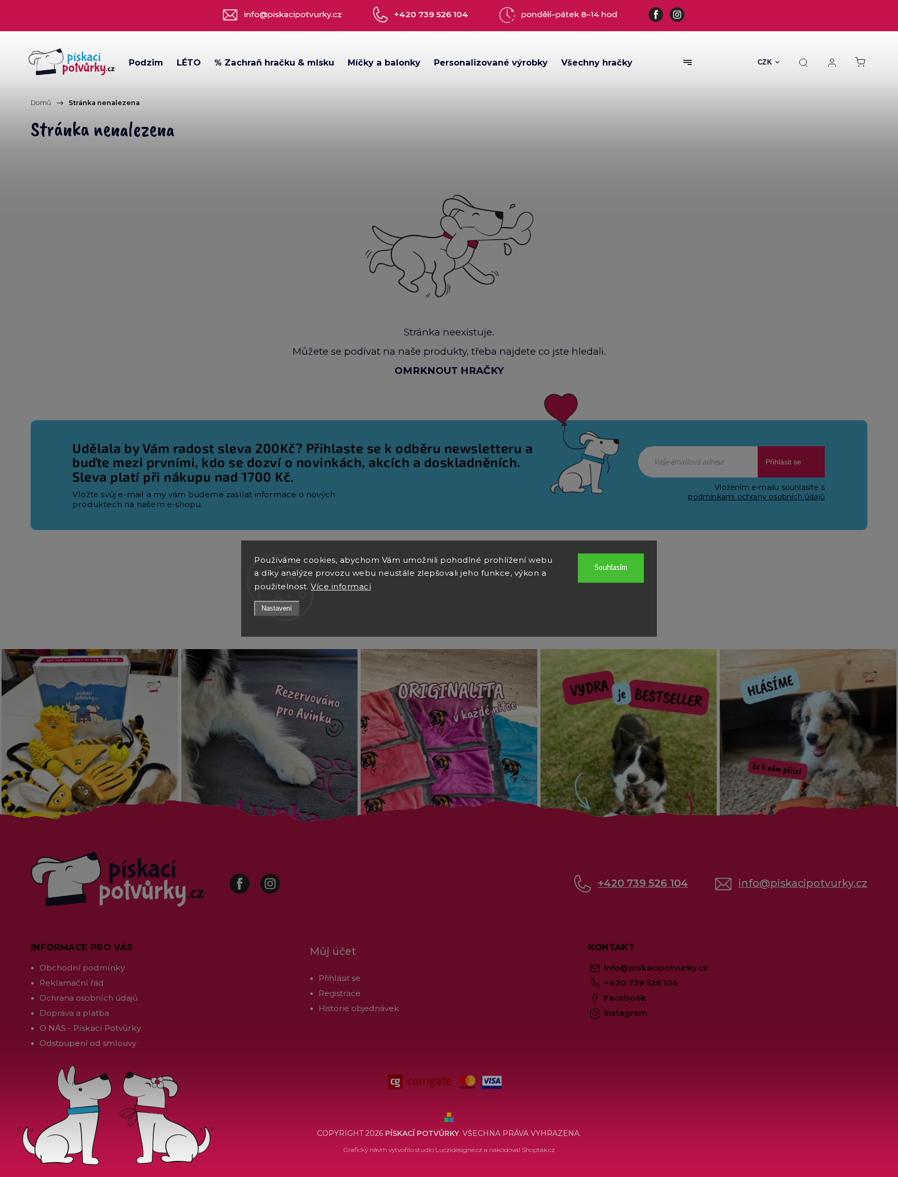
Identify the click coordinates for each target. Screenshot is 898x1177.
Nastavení (276, 608)
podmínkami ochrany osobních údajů (756, 496)
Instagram (277, 878)
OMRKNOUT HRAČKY (449, 371)
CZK (765, 62)
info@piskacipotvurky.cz (802, 883)
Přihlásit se (783, 462)
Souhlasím (611, 567)
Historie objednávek (359, 1008)
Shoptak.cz (538, 1150)
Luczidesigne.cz (458, 1150)
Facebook (247, 878)
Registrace (340, 993)
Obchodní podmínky (82, 968)
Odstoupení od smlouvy (87, 1043)
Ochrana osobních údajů (88, 998)
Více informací (341, 586)
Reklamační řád (71, 983)
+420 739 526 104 (643, 883)
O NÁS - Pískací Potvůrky (90, 1028)
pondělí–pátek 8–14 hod (569, 14)
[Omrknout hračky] (449, 245)
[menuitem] (146, 62)
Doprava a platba (74, 1013)
